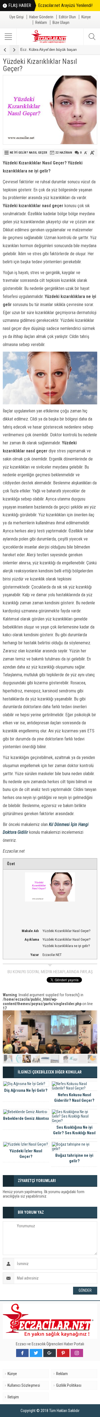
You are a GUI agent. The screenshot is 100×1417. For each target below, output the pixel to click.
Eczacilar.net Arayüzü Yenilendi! (65, 5)
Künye (86, 17)
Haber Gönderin (41, 17)
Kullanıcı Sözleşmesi (24, 1385)
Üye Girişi (16, 17)
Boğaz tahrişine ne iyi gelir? (74, 1158)
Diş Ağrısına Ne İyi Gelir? (26, 1090)
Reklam (41, 22)
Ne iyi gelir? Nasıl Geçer (28, 152)
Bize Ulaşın (60, 22)
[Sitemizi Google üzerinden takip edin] (49, 1353)
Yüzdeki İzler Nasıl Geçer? (25, 1153)
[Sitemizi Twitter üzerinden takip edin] (36, 1353)
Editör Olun (67, 17)
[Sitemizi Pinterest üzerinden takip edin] (63, 1353)
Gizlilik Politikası (68, 1385)
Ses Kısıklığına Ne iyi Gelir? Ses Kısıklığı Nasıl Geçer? (74, 1133)
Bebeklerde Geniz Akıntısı (26, 1118)
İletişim (13, 1397)
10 (92, 1059)
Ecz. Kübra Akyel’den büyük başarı (48, 49)
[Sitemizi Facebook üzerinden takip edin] (22, 1353)
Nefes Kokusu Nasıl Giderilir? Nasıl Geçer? (74, 1097)
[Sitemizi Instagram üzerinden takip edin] (77, 1353)
